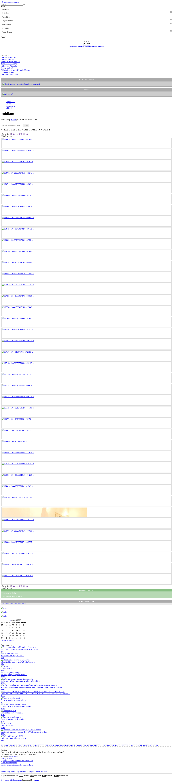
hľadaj (26, 125)
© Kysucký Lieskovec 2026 (11, 780)
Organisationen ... (87, 20)
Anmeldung (14, 2)
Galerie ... (9, 104)
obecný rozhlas (6, 759)
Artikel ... (87, 12)
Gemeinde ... (6, 9)
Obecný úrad (86, 44)
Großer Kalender (7, 641)
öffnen (16, 756)
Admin (13, 120)
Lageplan (30, 771)
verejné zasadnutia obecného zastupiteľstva (17, 765)
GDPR (37, 771)
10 (21, 134)
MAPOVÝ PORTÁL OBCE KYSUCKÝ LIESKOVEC (22, 745)
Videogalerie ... (87, 24)
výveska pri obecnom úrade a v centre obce (17, 761)
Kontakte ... (6, 17)
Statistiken (23, 771)
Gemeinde (6, 2)
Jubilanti (9, 108)
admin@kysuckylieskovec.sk (96, 46)
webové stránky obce (9, 763)
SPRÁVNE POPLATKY (148, 745)
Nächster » (27, 134)
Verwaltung (14, 771)
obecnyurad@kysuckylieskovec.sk (78, 46)
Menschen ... (10, 106)
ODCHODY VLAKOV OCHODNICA (123, 745)
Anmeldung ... (7, 28)
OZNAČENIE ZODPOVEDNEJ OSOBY (61, 745)
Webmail (43, 771)
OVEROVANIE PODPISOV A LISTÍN (92, 745)
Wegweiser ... (87, 31)
